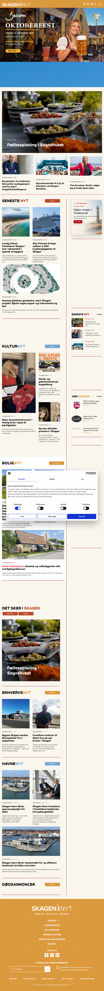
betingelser (63, 970)
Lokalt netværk (48, 978)
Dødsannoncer (52, 925)
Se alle (52, 201)
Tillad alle (81, 516)
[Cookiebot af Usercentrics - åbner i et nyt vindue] (87, 473)
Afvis (22, 516)
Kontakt (52, 944)
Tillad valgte (52, 516)
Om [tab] (82, 479)
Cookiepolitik (50, 985)
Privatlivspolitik (64, 985)
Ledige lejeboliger (87, 978)
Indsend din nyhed (52, 934)
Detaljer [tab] (52, 479)
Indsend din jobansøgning (52, 939)
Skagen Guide (29, 978)
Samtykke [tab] (21, 479)
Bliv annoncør (52, 930)
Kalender (10, 613)
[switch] (40, 508)
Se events (78, 221)
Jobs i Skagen (67, 978)
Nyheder (52, 920)
